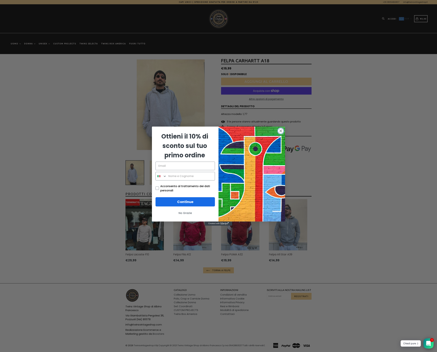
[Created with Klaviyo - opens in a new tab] (218, 223)
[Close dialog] (281, 131)
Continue (185, 201)
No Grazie (185, 213)
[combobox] (161, 176)
